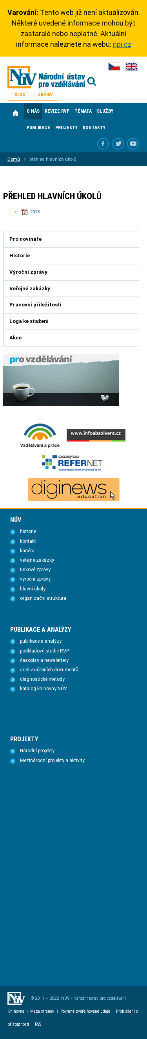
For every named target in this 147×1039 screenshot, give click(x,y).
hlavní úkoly (32, 589)
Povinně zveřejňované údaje (85, 1011)
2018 (35, 211)
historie (28, 531)
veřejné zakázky (37, 560)
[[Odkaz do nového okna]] (118, 144)
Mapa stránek (42, 1011)
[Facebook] (103, 144)
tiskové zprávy (35, 569)
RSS (38, 1024)
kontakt (28, 541)
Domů (15, 112)
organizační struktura (43, 598)
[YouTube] (133, 144)
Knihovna (15, 1011)
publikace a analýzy (41, 641)
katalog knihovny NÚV (43, 688)
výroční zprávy (35, 579)
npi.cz (122, 44)
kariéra (27, 550)
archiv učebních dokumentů (49, 670)
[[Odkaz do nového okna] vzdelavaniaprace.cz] (40, 447)
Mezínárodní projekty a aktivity (52, 760)
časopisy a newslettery (44, 660)
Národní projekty (37, 750)
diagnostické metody (42, 679)
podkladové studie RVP (44, 651)
